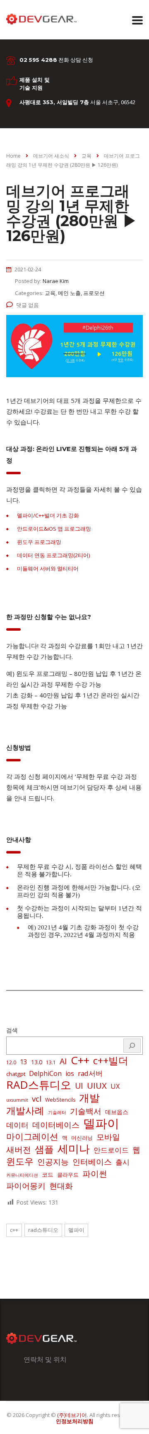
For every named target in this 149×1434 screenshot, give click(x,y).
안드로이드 (111, 1150)
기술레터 (57, 1112)
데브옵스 (116, 1112)
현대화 (61, 1185)
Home (13, 155)
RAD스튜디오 (38, 1084)
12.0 (11, 1062)
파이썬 (94, 1173)
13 (23, 1061)
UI (79, 1085)
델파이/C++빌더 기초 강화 (48, 515)
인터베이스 (92, 1161)
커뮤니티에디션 (22, 1175)
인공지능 (53, 1161)
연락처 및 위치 (45, 1359)
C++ (80, 1060)
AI (63, 1061)
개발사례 (25, 1110)
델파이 (101, 1123)
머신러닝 (82, 1137)
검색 (12, 1030)
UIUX (97, 1085)
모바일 (108, 1137)
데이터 (17, 1125)
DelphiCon (45, 1073)
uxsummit (17, 1100)
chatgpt (15, 1074)
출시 (122, 1162)
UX (115, 1086)
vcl (36, 1098)
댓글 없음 (27, 305)
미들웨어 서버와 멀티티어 (48, 568)
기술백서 (85, 1111)
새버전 (18, 1149)
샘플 (44, 1149)
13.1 (51, 1062)
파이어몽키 (26, 1185)
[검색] (132, 1046)
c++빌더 (110, 1060)
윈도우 (20, 1161)
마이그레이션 (32, 1136)
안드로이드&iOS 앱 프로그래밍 (54, 528)
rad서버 (90, 1073)
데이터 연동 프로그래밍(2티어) (53, 555)
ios (69, 1073)
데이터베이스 (55, 1124)
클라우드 (68, 1174)
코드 (47, 1174)
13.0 (36, 1062)
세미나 (74, 1148)
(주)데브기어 (72, 1415)
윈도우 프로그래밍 (39, 542)
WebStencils (60, 1099)
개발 (89, 1097)
